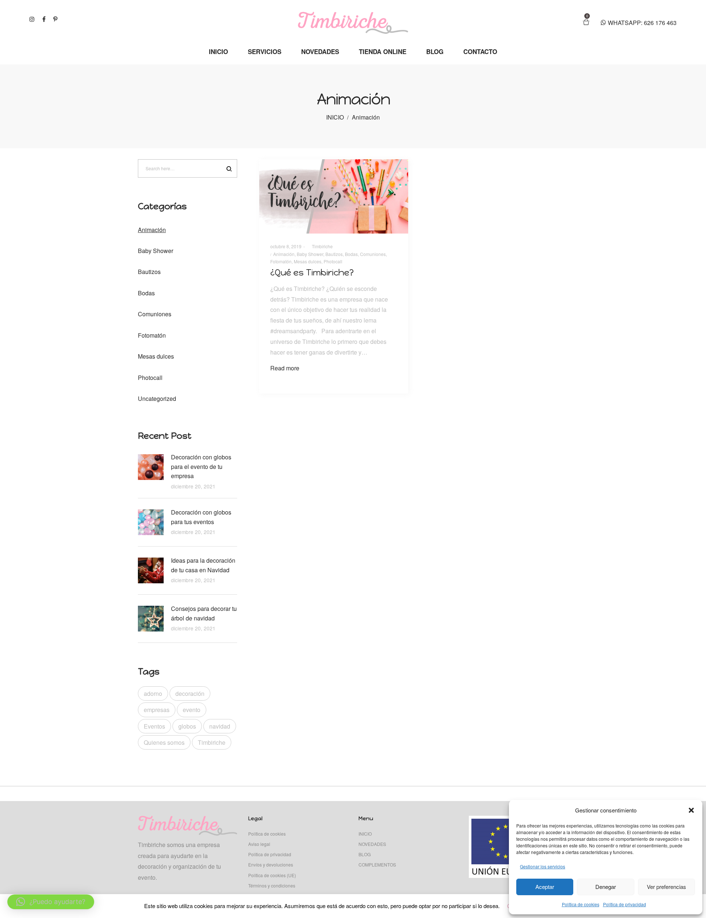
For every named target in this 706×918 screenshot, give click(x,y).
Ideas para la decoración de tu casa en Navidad (203, 565)
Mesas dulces (307, 261)
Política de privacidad (624, 904)
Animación (284, 254)
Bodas (351, 254)
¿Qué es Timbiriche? (312, 272)
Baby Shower (310, 254)
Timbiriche (320, 246)
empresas (157, 709)
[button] (691, 810)
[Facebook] (44, 18)
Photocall (333, 261)
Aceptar (544, 886)
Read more (284, 368)
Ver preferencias (666, 886)
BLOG (365, 854)
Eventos (154, 726)
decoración (189, 693)
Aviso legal (259, 844)
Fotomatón (281, 261)
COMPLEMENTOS (377, 864)
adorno (153, 693)
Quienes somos (164, 742)
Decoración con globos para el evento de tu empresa (201, 466)
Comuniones (373, 254)
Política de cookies (580, 904)
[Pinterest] (56, 18)
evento (191, 709)
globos (187, 726)
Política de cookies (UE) (272, 875)
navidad (219, 726)
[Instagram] (32, 18)
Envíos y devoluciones (270, 864)
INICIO (335, 117)
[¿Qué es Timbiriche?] (333, 196)
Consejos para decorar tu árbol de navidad (204, 613)
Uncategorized (157, 398)
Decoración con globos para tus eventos (201, 517)
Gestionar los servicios (542, 866)
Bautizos (334, 254)
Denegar (605, 886)
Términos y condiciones (271, 885)
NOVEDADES (372, 844)
